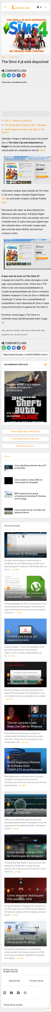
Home (3, 57)
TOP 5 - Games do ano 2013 (18, 120)
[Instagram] (25, 992)
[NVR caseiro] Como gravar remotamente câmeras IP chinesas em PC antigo (30, 496)
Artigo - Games (14, 57)
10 (9, 930)
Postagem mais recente (25, 432)
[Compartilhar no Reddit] (23, 77)
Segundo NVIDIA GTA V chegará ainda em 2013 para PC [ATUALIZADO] (23, 387)
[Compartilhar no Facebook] (18, 77)
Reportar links (14, 981)
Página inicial (25, 446)
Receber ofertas (36, 981)
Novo (7, 456)
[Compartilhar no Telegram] (9, 77)
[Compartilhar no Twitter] (13, 77)
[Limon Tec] (20, 8)
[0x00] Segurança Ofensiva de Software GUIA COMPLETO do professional (24, 766)
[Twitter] (18, 992)
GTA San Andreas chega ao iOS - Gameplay (25, 125)
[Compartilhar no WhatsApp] (4, 77)
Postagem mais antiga (25, 439)
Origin (42, 150)
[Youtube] (4, 992)
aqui (4, 198)
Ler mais (15, 570)
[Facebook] (11, 992)
